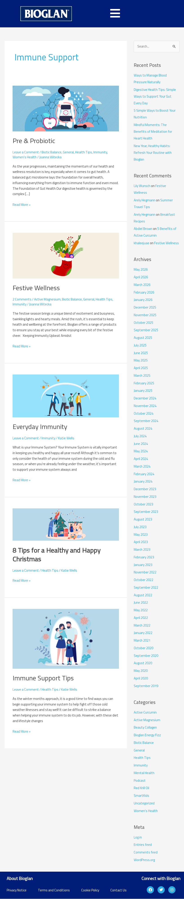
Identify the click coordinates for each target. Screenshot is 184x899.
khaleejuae (141, 243)
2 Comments (22, 299)
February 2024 (144, 474)
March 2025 (142, 375)
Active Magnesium (47, 299)
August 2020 (143, 663)
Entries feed (143, 844)
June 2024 (141, 443)
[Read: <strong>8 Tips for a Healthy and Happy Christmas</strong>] (66, 524)
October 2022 (143, 579)
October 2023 (143, 504)
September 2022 (146, 587)
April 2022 (141, 617)
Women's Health (25, 157)
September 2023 (146, 511)
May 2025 (141, 360)
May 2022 (141, 610)
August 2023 (143, 519)
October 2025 (143, 322)
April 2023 (141, 541)
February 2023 (144, 557)
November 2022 (145, 572)
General (68, 152)
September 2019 (146, 685)
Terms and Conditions (54, 890)
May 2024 (141, 451)
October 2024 (143, 413)
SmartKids (141, 795)
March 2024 (142, 466)
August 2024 (143, 428)
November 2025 (145, 315)
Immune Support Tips (43, 678)
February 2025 (144, 383)
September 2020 (146, 655)
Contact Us (118, 890)
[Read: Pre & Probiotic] (66, 108)
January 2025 (143, 390)
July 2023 (140, 526)
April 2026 (141, 277)
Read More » (22, 204)
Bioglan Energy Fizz (147, 735)
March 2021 (142, 640)
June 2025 (141, 352)
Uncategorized (144, 803)
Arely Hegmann (144, 200)
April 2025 (141, 367)
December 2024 (145, 398)
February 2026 (144, 292)
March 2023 (142, 549)
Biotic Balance (51, 152)
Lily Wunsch (142, 185)
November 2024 (145, 405)
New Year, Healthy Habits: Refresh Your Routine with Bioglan (153, 152)
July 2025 (140, 345)
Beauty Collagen (145, 727)
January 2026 (143, 299)
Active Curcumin (145, 712)
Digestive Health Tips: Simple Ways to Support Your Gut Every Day (155, 96)
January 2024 (143, 481)
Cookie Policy (90, 890)
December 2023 (145, 489)
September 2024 (146, 420)
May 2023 (141, 534)
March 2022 (142, 625)
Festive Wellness (36, 288)
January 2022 (143, 632)
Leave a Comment (26, 152)
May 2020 (141, 670)
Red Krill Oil (141, 787)
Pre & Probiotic (34, 140)
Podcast (140, 780)
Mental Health (144, 772)
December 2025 (145, 307)
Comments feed (146, 852)
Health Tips (83, 152)
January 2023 (143, 564)
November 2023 (145, 496)
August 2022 (143, 595)
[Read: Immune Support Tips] (66, 638)
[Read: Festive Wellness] (66, 255)
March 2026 (142, 284)
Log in (138, 837)
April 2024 (141, 458)
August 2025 (143, 337)
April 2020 (141, 678)
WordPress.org (144, 859)
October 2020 (143, 648)
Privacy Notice (16, 890)
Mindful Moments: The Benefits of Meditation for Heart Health (153, 131)
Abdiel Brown (143, 228)
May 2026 (141, 269)
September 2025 (146, 330)
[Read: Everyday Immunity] (66, 395)
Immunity (100, 152)
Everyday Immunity (40, 426)
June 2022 (141, 602)
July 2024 (140, 436)
